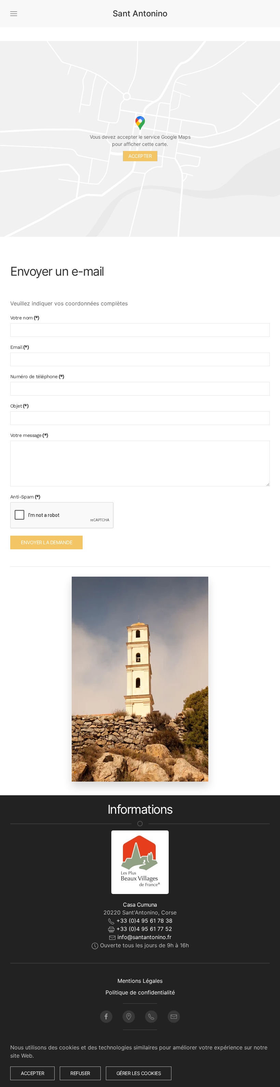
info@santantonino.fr (144, 937)
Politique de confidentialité (140, 992)
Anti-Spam (25, 496)
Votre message (29, 435)
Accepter (140, 156)
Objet (19, 406)
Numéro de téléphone (37, 376)
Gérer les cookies (138, 1073)
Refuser (80, 1073)
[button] (13, 13)
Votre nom (24, 317)
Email (19, 347)
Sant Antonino (140, 13)
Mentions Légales (140, 980)
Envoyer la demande (46, 542)
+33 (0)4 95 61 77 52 (144, 928)
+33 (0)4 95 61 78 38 (144, 920)
